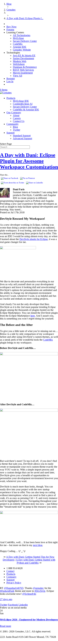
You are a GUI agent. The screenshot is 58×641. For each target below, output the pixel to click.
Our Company (13, 112)
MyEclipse (18, 38)
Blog (15, 127)
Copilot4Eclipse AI (22, 103)
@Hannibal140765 (13, 588)
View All (17, 75)
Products (10, 98)
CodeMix (18, 44)
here (32, 315)
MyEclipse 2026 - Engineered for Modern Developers (29, 619)
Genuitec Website (22, 49)
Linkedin (23, 604)
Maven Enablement (23, 72)
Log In (9, 81)
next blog (37, 545)
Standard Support (22, 135)
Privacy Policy (13, 582)
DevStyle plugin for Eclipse (33, 239)
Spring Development (23, 58)
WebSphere (19, 64)
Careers (17, 118)
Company (11, 577)
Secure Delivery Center (25, 41)
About (16, 115)
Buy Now (11, 26)
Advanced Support (22, 138)
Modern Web (19, 61)
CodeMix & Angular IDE (26, 109)
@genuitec (38, 588)
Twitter (16, 129)
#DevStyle (39, 591)
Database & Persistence (25, 67)
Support (10, 132)
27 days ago (6, 599)
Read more (5, 626)
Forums (10, 29)
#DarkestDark (7, 591)
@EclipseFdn (29, 593)
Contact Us (18, 121)
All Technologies (21, 35)
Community (12, 124)
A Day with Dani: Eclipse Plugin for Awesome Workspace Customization (29, 161)
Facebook (13, 604)
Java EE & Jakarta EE (24, 55)
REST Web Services (23, 70)
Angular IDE (19, 46)
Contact (10, 571)
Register (10, 78)
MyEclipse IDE (21, 101)
